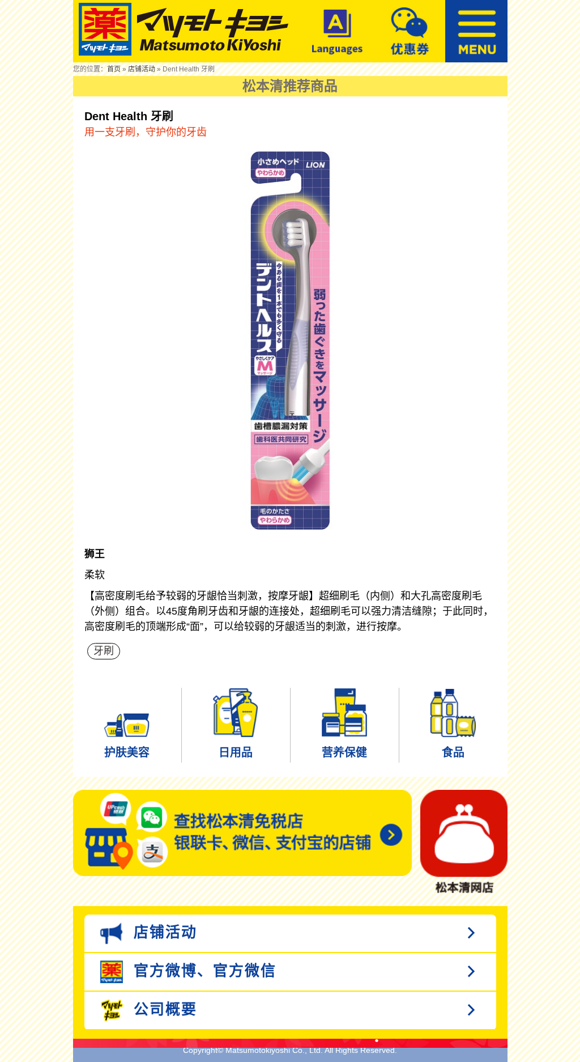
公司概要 (163, 1008)
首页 (114, 69)
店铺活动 (141, 69)
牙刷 (103, 651)
